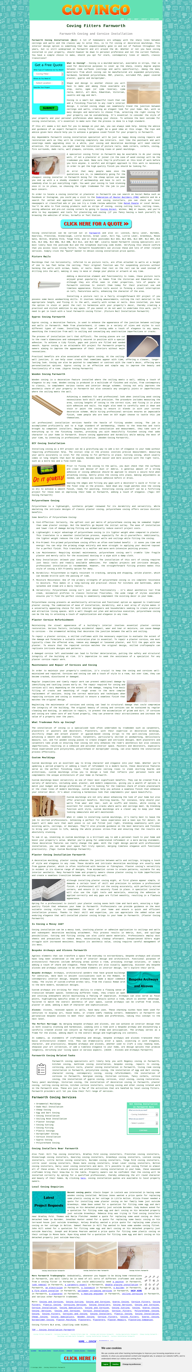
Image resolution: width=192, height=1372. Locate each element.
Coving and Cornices (51, 1302)
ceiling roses (103, 149)
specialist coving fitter (84, 154)
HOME (122, 19)
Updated (69, 1351)
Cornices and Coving (75, 1314)
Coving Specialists (71, 1308)
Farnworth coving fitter (80, 129)
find (41, 1154)
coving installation (99, 1178)
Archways (124, 996)
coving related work (148, 1085)
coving (97, 72)
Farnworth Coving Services (54, 1097)
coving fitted (140, 1166)
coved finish (107, 132)
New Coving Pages (45, 1351)
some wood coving (138, 1216)
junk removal (39, 1285)
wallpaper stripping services (95, 1291)
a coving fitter (47, 1282)
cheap (102, 177)
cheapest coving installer (47, 177)
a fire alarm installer (45, 1291)
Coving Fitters (51, 1314)
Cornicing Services (75, 1305)
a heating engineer (92, 1294)
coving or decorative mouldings (133, 43)
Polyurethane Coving (147, 1311)
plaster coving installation (101, 1067)
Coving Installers (99, 1305)
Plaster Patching (66, 1320)
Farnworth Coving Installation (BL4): (55, 40)
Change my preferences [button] (132, 1364)
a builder (119, 1288)
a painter (118, 1282)
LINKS (129, 19)
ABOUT (136, 19)
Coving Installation (147, 1314)
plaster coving (40, 605)
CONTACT (144, 19)
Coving (136, 1308)
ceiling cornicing (132, 1294)
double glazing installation (121, 1285)
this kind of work (141, 160)
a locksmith (88, 1288)
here (83, 1178)
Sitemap (33, 1351)
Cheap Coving (40, 1317)
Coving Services (122, 1305)
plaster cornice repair (45, 659)
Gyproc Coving (121, 1302)
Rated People (131, 203)
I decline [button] (115, 1364)
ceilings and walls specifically (117, 69)
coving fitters (67, 248)
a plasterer (56, 1294)
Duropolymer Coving (43, 1320)
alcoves (61, 1016)
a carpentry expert (76, 1285)
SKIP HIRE (136, 1291)
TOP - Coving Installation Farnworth (53, 1330)
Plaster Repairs (117, 1320)
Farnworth (94, 233)
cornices (88, 149)
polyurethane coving (118, 509)
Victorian (118, 92)
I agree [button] (105, 1364)
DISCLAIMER (154, 19)
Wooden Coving (85, 1317)
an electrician (54, 1288)
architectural (48, 1041)
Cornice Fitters (140, 1302)
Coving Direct (108, 209)
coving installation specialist (81, 137)
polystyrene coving (97, 1070)
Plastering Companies (140, 1320)
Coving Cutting (74, 1302)
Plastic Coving (52, 1305)
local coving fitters (146, 1088)
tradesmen (71, 1297)
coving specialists (142, 242)
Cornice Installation (44, 1308)
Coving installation (44, 233)
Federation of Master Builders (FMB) (117, 197)
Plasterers (84, 1320)
